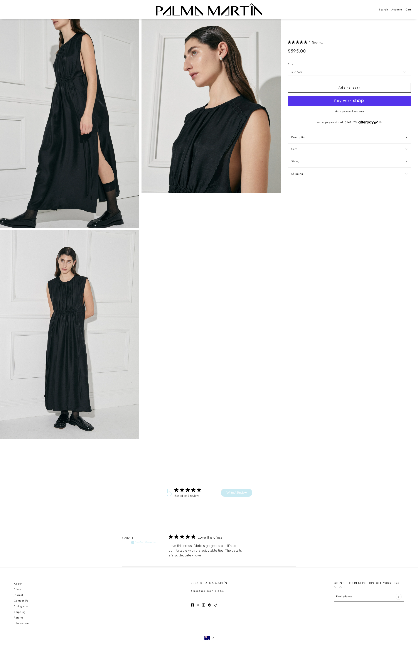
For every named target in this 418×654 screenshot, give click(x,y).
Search (383, 10)
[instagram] (203, 604)
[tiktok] (215, 604)
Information (21, 623)
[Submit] (398, 597)
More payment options (349, 111)
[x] (198, 604)
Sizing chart (22, 606)
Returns (19, 618)
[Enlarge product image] (69, 123)
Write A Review (236, 493)
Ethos (17, 589)
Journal (18, 595)
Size (290, 64)
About (18, 584)
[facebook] (192, 604)
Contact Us (21, 601)
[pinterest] (209, 604)
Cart (408, 10)
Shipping (20, 612)
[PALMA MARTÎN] (209, 9)
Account (396, 10)
